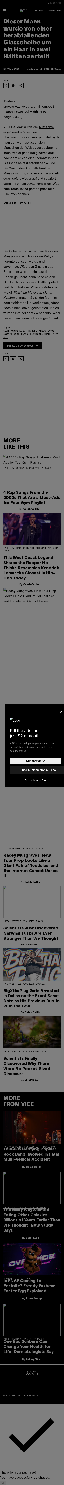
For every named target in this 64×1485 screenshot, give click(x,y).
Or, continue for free (35, 780)
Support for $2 (35, 760)
